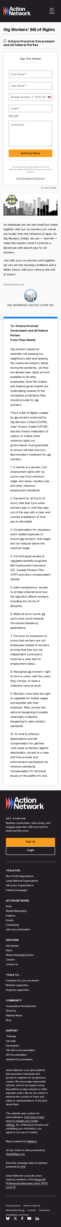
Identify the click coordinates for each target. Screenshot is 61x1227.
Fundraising (12, 924)
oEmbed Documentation (19, 1059)
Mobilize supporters (17, 985)
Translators (44, 1210)
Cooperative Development (21, 1006)
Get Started (12, 945)
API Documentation (16, 1054)
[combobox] (49, 97)
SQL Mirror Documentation (20, 1050)
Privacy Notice (13, 1205)
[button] (52, 12)
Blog (8, 1019)
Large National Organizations (22, 880)
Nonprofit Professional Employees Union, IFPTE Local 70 (27, 1183)
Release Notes (14, 1015)
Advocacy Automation (18, 929)
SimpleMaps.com (15, 1153)
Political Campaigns (16, 889)
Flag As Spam (50, 188)
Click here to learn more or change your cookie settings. (25, 1120)
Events (9, 920)
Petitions (10, 915)
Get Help (11, 1040)
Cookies (31, 1210)
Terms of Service (31, 1205)
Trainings (11, 1036)
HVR (23, 1166)
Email (9, 906)
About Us (11, 1010)
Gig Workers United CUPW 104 (30, 305)
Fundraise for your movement (22, 980)
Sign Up (30, 841)
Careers (10, 959)
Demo (9, 950)
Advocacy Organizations (19, 885)
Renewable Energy (15, 1210)
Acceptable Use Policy (17, 1214)
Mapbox (32, 1141)
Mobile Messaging (16, 910)
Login (30, 849)
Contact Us (12, 964)
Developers (12, 1045)
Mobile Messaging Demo (20, 955)
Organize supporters (17, 989)
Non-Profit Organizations (20, 875)
